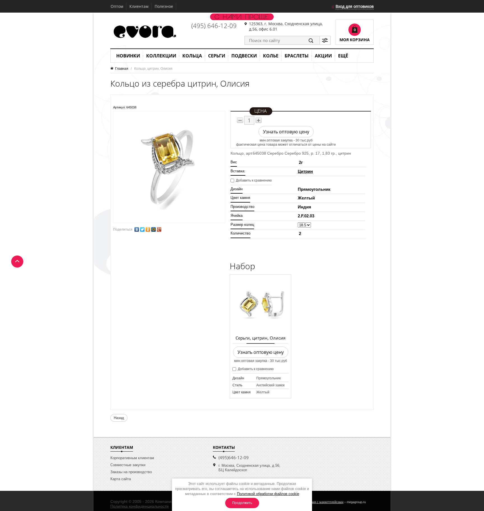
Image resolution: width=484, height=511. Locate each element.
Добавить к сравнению (253, 180)
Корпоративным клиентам (132, 458)
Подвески (244, 56)
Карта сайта (120, 479)
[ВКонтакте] (136, 229)
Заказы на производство (131, 472)
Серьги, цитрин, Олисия (260, 338)
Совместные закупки (127, 465)
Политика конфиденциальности (139, 506)
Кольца (192, 56)
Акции (323, 56)
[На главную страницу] (144, 32)
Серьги (216, 56)
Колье (270, 56)
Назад (119, 418)
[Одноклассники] (148, 229)
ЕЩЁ (343, 56)
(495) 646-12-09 (214, 25)
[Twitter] (142, 229)
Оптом (117, 6)
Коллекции (161, 56)
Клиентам (138, 6)
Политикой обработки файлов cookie (268, 494)
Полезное (164, 6)
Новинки (128, 56)
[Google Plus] (159, 229)
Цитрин (305, 171)
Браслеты (297, 56)
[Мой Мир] (153, 229)
